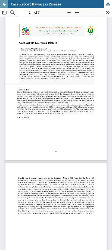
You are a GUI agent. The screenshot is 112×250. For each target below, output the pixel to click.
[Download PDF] (108, 4)
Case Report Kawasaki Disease (36, 4)
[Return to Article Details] (4, 4)
